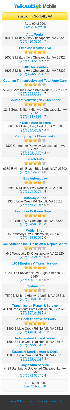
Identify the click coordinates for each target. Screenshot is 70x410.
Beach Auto (35, 159)
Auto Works (35, 34)
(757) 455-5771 (30, 172)
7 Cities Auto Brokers (35, 122)
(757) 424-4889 (30, 116)
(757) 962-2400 (30, 129)
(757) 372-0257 (30, 375)
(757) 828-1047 (30, 152)
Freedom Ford (35, 286)
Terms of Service (36, 401)
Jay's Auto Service (35, 365)
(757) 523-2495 (30, 257)
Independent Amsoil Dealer (35, 338)
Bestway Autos (35, 198)
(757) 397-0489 (30, 312)
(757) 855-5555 (30, 191)
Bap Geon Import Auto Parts (35, 319)
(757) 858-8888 (30, 299)
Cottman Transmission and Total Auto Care (35, 80)
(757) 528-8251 (30, 93)
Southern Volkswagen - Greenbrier (35, 100)
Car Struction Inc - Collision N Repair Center (35, 244)
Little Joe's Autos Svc (35, 48)
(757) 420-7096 (30, 280)
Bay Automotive (35, 178)
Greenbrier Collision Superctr (35, 211)
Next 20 (40, 27)
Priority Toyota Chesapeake (35, 136)
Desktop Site (55, 401)
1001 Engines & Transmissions (35, 263)
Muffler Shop (35, 230)
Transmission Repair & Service (35, 305)
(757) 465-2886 (30, 205)
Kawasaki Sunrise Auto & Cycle (35, 351)
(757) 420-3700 (30, 41)
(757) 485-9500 (30, 237)
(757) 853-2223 (30, 358)
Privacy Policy (16, 401)
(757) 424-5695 (30, 61)
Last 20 (29, 27)
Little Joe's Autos (35, 67)
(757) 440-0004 (30, 332)
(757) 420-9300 (30, 224)
